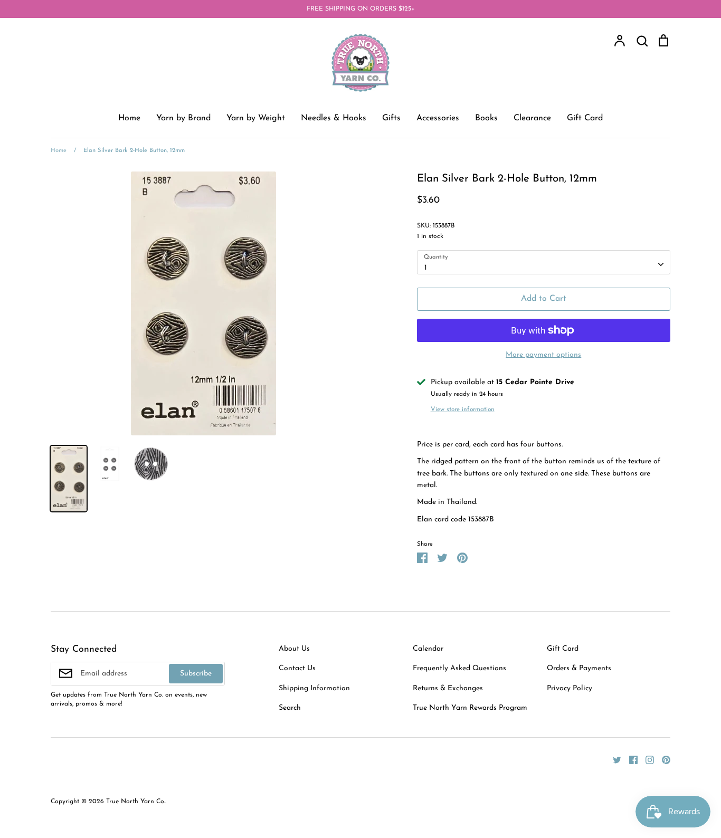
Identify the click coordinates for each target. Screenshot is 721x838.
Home (129, 118)
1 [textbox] (425, 268)
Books (486, 118)
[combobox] (543, 262)
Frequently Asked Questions (459, 668)
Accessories (437, 118)
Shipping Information (314, 688)
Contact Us (297, 668)
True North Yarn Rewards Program (470, 708)
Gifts (391, 118)
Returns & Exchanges (448, 688)
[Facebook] (629, 759)
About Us (294, 649)
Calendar (428, 649)
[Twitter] (613, 759)
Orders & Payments (579, 668)
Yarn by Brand (183, 118)
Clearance (532, 118)
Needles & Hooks (333, 118)
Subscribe (196, 674)
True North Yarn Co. (135, 801)
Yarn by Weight (255, 118)
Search (290, 708)
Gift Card (585, 118)
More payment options (543, 355)
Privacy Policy (569, 688)
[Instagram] (646, 759)
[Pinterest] (662, 759)
